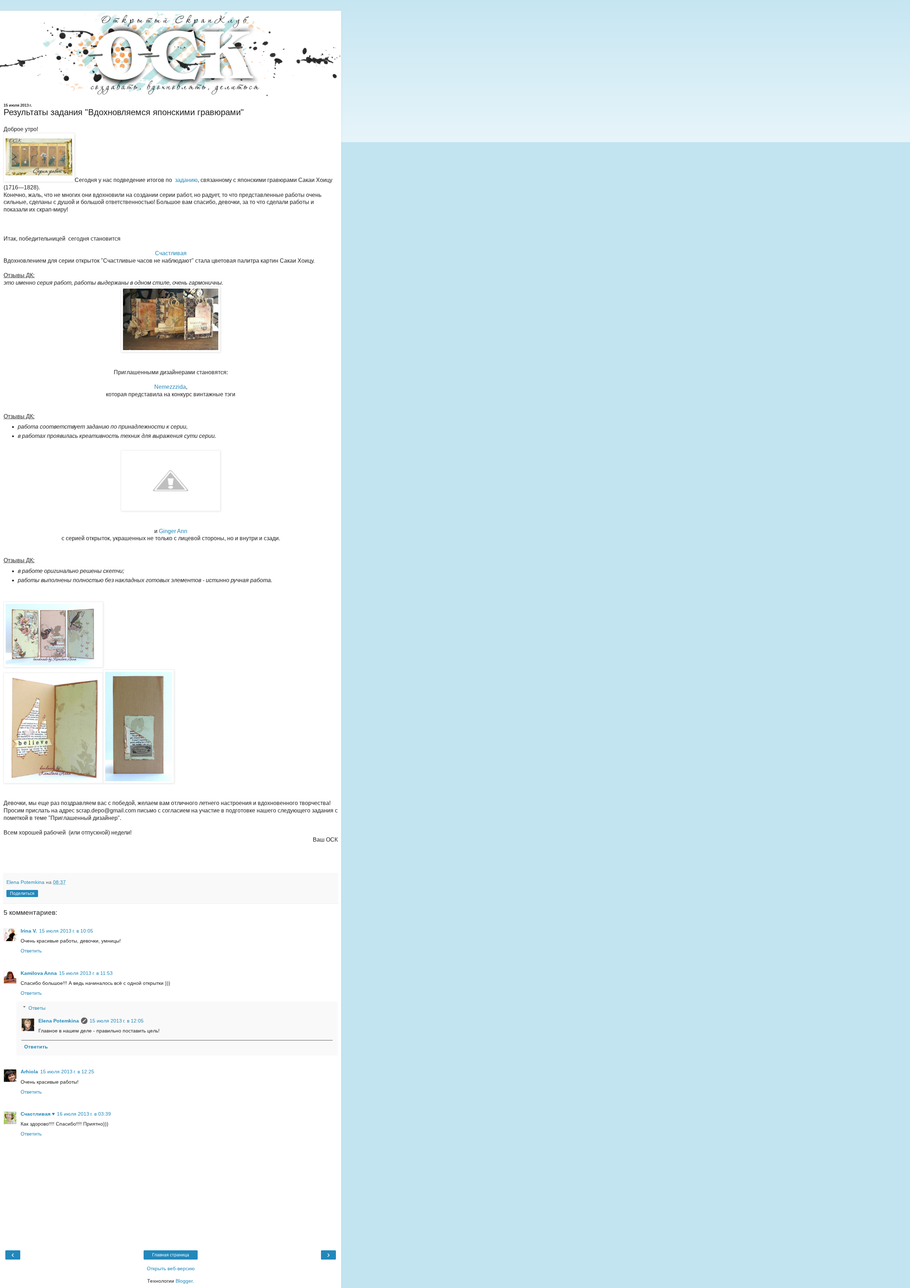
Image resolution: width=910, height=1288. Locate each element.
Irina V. (29, 931)
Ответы (37, 1008)
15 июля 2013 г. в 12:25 (67, 1071)
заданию (186, 180)
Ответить (31, 951)
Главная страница (170, 1254)
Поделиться (22, 893)
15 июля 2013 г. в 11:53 (86, 973)
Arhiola (29, 1071)
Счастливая (171, 253)
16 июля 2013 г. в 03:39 (84, 1114)
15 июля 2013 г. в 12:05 (117, 1021)
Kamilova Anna (39, 973)
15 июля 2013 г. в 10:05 (66, 931)
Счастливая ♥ (38, 1114)
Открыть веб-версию (171, 1268)
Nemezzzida (170, 387)
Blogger (184, 1281)
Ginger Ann (173, 531)
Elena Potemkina (58, 1021)
